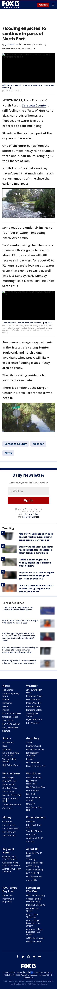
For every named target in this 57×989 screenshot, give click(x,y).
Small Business (9, 835)
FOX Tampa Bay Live (34, 808)
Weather (38, 444)
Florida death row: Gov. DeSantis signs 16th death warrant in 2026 (20, 621)
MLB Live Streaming (35, 904)
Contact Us (31, 880)
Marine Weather (33, 703)
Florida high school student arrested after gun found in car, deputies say (19, 661)
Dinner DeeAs (8, 784)
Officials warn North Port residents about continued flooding (28, 86)
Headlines (30, 821)
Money (6, 817)
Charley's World (33, 746)
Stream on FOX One (33, 889)
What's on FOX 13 (34, 838)
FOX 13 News (25, 44)
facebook (17, 956)
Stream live (7, 895)
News (8, 453)
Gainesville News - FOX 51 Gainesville (11, 864)
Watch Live (43, 5)
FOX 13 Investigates (11, 713)
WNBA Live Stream (35, 938)
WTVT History (32, 866)
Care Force (7, 808)
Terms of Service (30, 516)
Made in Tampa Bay (11, 795)
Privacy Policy (31, 514)
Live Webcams (33, 699)
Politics (5, 709)
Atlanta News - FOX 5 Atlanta (11, 870)
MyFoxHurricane (34, 719)
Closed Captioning (34, 869)
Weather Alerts (33, 706)
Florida (5, 699)
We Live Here (11, 773)
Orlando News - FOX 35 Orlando (9, 858)
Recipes (29, 759)
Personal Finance (10, 828)
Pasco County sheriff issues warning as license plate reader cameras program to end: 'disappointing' (20, 649)
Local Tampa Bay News (10, 694)
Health (5, 706)
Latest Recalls (8, 825)
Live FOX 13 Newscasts (31, 782)
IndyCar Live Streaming (32, 915)
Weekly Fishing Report (9, 760)
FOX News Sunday (11, 723)
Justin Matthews (12, 44)
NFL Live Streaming (35, 895)
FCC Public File (33, 873)
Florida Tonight (9, 781)
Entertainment (36, 817)
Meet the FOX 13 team (34, 854)
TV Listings (31, 859)
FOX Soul (30, 794)
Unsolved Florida (10, 716)
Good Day (32, 738)
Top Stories (7, 689)
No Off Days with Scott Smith (10, 754)
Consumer (7, 703)
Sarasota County (39, 44)
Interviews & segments (8, 900)
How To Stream (33, 777)
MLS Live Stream (34, 941)
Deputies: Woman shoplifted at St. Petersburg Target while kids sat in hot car (36, 588)
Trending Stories (34, 831)
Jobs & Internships (34, 862)
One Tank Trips (9, 788)
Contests (30, 841)
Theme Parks (8, 791)
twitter (23, 956)
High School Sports (11, 765)
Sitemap (6, 730)
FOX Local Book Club (34, 826)
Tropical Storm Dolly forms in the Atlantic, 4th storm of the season (17, 608)
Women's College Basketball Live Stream (34, 932)
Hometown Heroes (35, 749)
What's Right (8, 777)
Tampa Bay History (11, 804)
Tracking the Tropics (32, 714)
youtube (34, 956)
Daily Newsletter (10, 727)
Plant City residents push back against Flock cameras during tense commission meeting (36, 536)
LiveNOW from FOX (35, 787)
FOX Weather (32, 723)
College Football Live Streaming (34, 900)
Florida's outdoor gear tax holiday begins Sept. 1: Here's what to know (35, 562)
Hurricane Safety (34, 709)
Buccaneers (7, 742)
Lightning (6, 749)
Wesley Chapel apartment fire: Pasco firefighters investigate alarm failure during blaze (36, 549)
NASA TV (30, 803)
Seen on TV (7, 720)
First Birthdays (33, 762)
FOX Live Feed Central (33, 799)
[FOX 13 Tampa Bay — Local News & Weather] (10, 4)
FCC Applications (34, 876)
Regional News (8, 850)
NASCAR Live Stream (32, 909)
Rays (4, 746)
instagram (28, 956)
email (39, 956)
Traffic (29, 742)
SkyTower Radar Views (34, 691)
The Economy (8, 832)
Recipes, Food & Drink (10, 799)
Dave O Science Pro (35, 766)
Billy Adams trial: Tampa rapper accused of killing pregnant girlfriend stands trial (36, 575)
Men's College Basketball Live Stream (33, 923)
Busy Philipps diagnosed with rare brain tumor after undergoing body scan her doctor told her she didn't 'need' (18, 637)
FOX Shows (31, 834)
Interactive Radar (34, 696)
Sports (6, 738)
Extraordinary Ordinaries (32, 754)
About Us (32, 849)
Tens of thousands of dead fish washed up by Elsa (27, 322)
